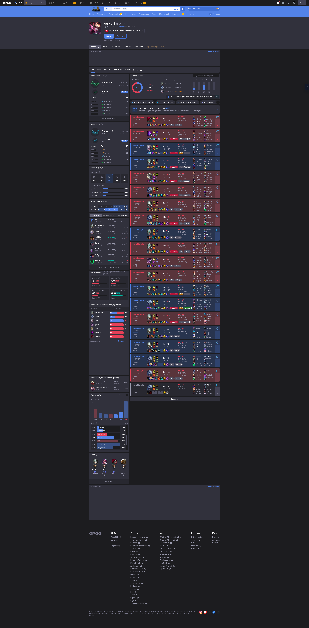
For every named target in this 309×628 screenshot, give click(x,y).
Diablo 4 (133, 577)
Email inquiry (196, 546)
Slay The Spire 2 (136, 569)
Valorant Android (166, 549)
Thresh (97, 261)
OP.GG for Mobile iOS (167, 540)
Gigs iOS (163, 557)
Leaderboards (130, 14)
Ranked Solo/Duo (109, 215)
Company (114, 540)
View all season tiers (108, 119)
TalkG (132, 595)
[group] (109, 437)
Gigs (132, 601)
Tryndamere (99, 225)
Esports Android (166, 566)
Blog (112, 543)
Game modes (115, 14)
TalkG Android (165, 560)
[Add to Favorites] (125, 23)
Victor (187, 294)
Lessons (190, 14)
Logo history (115, 546)
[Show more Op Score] (217, 96)
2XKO (132, 580)
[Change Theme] (288, 2)
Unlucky (187, 223)
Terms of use (196, 540)
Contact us (195, 549)
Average (186, 181)
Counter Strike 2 (136, 572)
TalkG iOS (163, 563)
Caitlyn (97, 255)
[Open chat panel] (307, 87)
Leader (187, 153)
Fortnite (133, 575)
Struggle (178, 125)
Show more (175, 399)
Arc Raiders (134, 566)
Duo (131, 592)
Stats (154, 14)
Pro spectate (144, 14)
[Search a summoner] (176, 9)
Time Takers (135, 583)
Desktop (133, 586)
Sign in (302, 3)
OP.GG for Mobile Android (169, 537)
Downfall (187, 322)
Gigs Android (164, 554)
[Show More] (277, 2)
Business (215, 537)
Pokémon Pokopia (137, 560)
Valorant (133, 549)
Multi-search (164, 14)
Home (91, 14)
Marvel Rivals (135, 563)
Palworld (133, 543)
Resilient (187, 167)
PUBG (132, 551)
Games (133, 589)
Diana (97, 231)
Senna (97, 243)
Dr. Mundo (98, 249)
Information (178, 14)
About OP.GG (116, 537)
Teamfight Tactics (137, 540)
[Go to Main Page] (7, 3)
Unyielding (178, 209)
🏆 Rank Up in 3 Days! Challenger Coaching (210, 9)
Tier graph (121, 36)
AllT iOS (163, 546)
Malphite (98, 237)
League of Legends (35, 3)
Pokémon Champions (138, 546)
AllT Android (164, 543)
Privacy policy (197, 537)
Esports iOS (164, 569)
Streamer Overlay (137, 603)
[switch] (123, 395)
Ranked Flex (122, 215)
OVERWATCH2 (136, 557)
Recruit (215, 543)
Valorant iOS (164, 551)
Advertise (216, 540)
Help (193, 543)
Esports (133, 598)
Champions (101, 14)
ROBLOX (133, 554)
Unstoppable (189, 308)
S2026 (96, 215)
